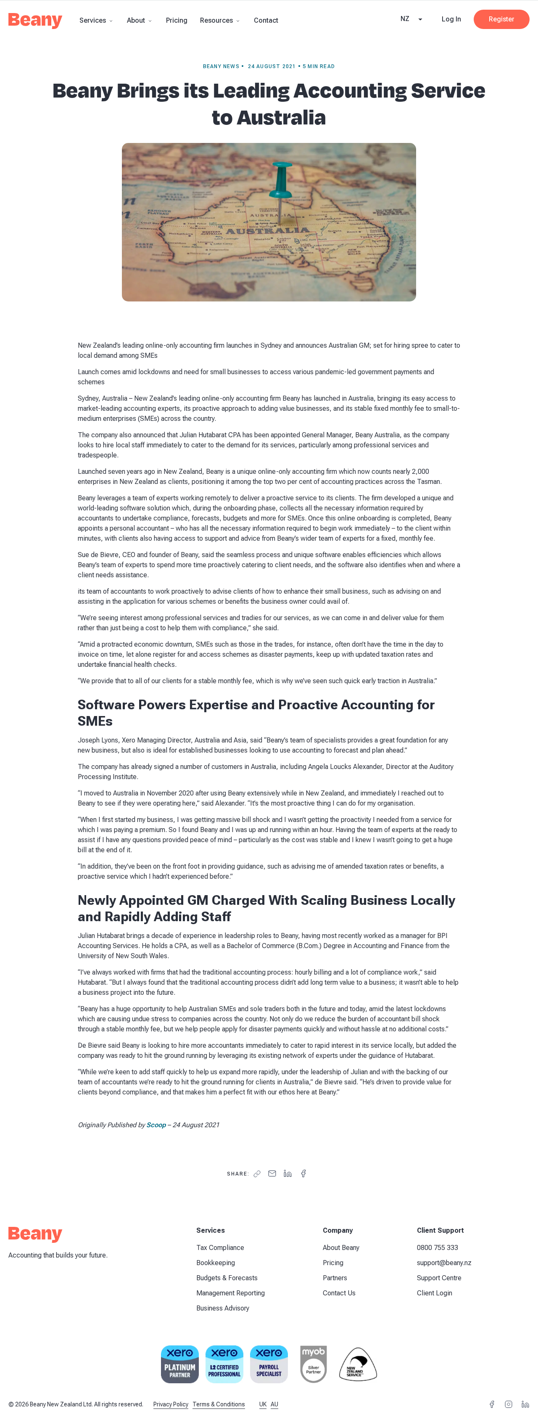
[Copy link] (257, 1174)
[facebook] (303, 1174)
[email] (272, 1174)
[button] (96, 20)
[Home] (35, 23)
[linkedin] (287, 1174)
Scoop (156, 1125)
